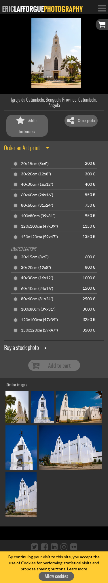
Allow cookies (56, 576)
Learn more (77, 568)
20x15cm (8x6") (35, 163)
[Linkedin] (54, 546)
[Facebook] (44, 546)
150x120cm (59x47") (39, 237)
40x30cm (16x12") (37, 184)
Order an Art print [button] (22, 147)
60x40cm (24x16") (37, 195)
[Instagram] (63, 546)
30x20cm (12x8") (36, 174)
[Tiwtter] (34, 546)
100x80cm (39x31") (38, 216)
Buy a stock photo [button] (21, 347)
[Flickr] (73, 546)
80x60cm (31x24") (37, 205)
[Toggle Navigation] (102, 8)
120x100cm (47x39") (39, 226)
